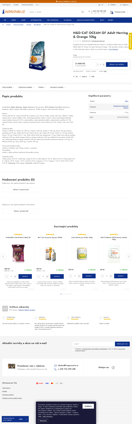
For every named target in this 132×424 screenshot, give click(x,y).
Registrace (125, 5)
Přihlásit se (122, 344)
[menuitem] (6, 20)
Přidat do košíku (117, 64)
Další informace (48, 416)
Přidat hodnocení (21, 190)
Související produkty (56, 87)
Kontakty (16, 5)
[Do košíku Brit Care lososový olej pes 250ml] (57, 276)
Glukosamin (12, 163)
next (129, 256)
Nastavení (43, 421)
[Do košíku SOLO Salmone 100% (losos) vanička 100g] (121, 276)
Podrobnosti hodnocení (98, 41)
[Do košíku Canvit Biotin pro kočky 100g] (89, 276)
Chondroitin (29, 163)
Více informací (113, 49)
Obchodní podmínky (27, 5)
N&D (105, 71)
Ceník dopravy (6, 5)
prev (3, 256)
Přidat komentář (21, 211)
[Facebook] (113, 367)
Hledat (82, 12)
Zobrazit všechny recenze (26, 310)
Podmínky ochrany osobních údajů (12, 398)
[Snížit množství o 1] (97, 64)
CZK (102, 5)
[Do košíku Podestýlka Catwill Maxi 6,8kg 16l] (25, 276)
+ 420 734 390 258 (98, 11)
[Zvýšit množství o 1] (103, 64)
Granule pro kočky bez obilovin (120, 107)
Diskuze (41, 87)
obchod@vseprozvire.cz (68, 365)
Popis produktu (7, 87)
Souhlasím (88, 406)
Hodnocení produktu (25, 87)
